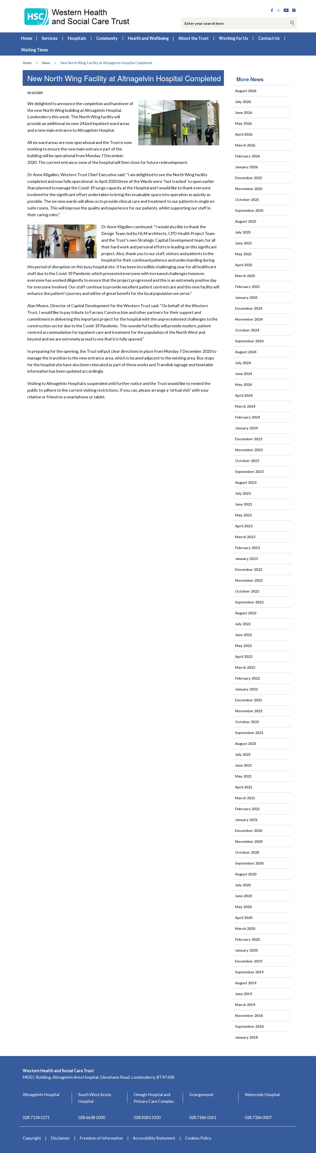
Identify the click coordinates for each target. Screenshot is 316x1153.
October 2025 (247, 199)
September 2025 (249, 210)
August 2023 (245, 482)
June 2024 (243, 373)
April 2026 (243, 134)
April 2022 (243, 656)
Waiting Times (34, 49)
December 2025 (248, 177)
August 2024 (245, 352)
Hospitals (77, 38)
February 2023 (247, 547)
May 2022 (243, 645)
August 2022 (245, 613)
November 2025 (249, 188)
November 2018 (249, 1015)
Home (26, 38)
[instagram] (294, 10)
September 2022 (249, 602)
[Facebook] (272, 10)
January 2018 (246, 1037)
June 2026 (243, 112)
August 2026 (245, 90)
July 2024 (243, 362)
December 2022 (248, 569)
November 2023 (249, 449)
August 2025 (245, 221)
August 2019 (245, 983)
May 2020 (243, 906)
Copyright (32, 1138)
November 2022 (249, 580)
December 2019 (248, 961)
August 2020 (245, 874)
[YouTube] (286, 10)
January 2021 (246, 819)
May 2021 (243, 776)
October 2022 (247, 591)
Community (107, 38)
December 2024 (248, 308)
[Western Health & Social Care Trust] (77, 16)
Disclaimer (60, 1138)
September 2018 (249, 1026)
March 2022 (245, 667)
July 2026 (243, 101)
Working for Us (233, 38)
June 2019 (243, 993)
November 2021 (249, 711)
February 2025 (247, 286)
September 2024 (249, 341)
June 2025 (243, 243)
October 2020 (247, 852)
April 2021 (243, 787)
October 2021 (247, 721)
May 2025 (243, 254)
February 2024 (247, 417)
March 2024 (245, 406)
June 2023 (243, 504)
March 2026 (245, 145)
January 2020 (246, 950)
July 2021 (243, 754)
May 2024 (243, 384)
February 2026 (247, 156)
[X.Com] (278, 10)
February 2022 (247, 678)
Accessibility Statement (154, 1138)
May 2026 (243, 123)
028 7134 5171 (36, 1117)
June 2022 (243, 634)
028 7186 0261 (202, 1117)
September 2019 (249, 972)
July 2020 (243, 885)
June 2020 (243, 896)
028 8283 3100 (147, 1117)
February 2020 (247, 939)
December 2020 (248, 830)
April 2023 (243, 526)
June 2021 (243, 765)
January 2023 (246, 558)
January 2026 (246, 167)
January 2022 (246, 689)
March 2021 (245, 798)
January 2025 (246, 297)
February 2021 (247, 808)
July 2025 (243, 232)
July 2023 (243, 493)
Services (50, 38)
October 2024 (247, 330)
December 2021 (248, 700)
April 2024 (243, 395)
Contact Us (269, 38)
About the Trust (193, 38)
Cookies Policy (198, 1138)
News (46, 63)
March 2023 (245, 536)
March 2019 (245, 1004)
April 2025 (243, 264)
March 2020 (245, 928)
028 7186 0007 (258, 1117)
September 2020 (249, 863)
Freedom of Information (101, 1138)
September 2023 (249, 471)
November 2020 (249, 841)
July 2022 (243, 624)
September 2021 (249, 732)
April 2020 (243, 917)
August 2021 (245, 743)
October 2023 (247, 460)
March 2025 (245, 275)
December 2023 (248, 439)
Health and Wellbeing (148, 38)
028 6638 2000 (91, 1117)
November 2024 (249, 319)
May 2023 (243, 515)
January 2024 (246, 428)
